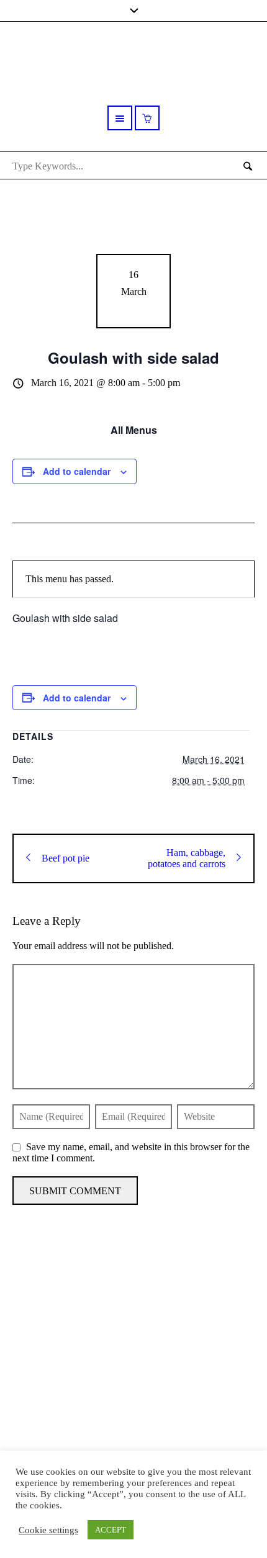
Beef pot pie (65, 858)
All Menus (134, 430)
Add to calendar (77, 471)
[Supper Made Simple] (133, 1343)
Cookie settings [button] (48, 1530)
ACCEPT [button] (110, 1529)
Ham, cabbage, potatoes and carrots (186, 858)
